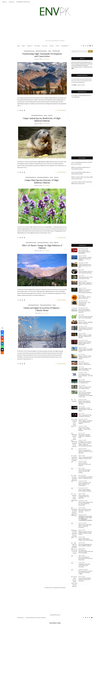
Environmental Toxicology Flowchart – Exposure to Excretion (84, 511)
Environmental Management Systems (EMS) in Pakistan (85, 545)
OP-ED (57, 45)
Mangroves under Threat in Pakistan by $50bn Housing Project (85, 533)
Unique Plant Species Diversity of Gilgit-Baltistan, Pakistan (42, 181)
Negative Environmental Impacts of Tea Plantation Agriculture (84, 402)
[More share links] (2, 352)
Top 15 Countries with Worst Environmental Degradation (85, 272)
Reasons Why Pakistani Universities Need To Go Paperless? (84, 311)
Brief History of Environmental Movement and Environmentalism (85, 551)
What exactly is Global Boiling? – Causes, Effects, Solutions (84, 429)
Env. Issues (44, 45)
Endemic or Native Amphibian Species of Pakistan (85, 323)
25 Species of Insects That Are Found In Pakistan (84, 387)
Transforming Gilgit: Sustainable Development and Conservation (42, 55)
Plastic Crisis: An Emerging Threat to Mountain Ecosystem (84, 526)
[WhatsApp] (2, 346)
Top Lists (51, 45)
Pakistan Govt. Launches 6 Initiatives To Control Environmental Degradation (85, 291)
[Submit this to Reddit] (2, 340)
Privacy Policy (20, 617)
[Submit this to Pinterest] (2, 337)
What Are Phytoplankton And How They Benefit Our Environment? (85, 504)
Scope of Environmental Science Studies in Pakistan (84, 490)
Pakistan (56, 242)
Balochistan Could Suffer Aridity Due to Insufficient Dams (84, 436)
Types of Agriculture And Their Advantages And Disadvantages (84, 484)
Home (18, 45)
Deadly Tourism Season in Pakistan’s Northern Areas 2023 (84, 266)
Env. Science (37, 45)
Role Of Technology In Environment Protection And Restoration (85, 558)
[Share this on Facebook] (2, 331)
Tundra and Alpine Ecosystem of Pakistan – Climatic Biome (42, 309)
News (23, 45)
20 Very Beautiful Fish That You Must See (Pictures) (84, 415)
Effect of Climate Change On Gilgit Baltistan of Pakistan (42, 246)
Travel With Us (64, 45)
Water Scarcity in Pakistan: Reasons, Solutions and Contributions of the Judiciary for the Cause (85, 394)
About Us (4, 1)
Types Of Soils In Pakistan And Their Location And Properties (84, 579)
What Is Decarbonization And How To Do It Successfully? (85, 317)
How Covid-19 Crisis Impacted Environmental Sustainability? (84, 252)
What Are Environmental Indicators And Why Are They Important (85, 451)
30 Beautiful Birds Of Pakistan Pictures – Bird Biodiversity (85, 477)
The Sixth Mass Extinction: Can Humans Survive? (84, 382)
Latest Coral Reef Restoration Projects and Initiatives (84, 464)
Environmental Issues (29, 51)
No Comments (46, 59)
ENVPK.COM (55, 623)
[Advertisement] (55, 28)
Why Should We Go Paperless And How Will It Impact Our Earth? (85, 329)
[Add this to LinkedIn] (2, 343)
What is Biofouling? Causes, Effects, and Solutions (85, 369)
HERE (75, 85)
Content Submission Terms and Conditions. (36, 617)
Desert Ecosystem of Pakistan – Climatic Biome (84, 363)
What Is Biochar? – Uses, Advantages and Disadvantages (84, 304)
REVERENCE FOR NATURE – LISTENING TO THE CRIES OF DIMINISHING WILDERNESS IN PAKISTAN (85, 518)
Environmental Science (41, 51)
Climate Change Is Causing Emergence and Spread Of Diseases (84, 336)
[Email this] (2, 349)
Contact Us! (77, 97)
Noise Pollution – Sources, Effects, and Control (84, 297)
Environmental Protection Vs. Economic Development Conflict (85, 572)
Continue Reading (61, 110)
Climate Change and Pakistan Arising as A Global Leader (85, 458)
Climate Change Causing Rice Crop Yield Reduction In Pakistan (85, 422)
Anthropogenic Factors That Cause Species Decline (85, 277)
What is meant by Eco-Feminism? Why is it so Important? (83, 497)
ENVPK (72, 167)
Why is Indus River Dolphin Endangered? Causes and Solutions (84, 259)
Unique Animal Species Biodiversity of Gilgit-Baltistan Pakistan (42, 119)
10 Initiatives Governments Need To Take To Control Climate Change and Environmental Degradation (85, 444)
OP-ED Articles (56, 51)
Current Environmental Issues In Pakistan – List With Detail (85, 376)
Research (29, 45)
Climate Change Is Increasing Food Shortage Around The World (85, 350)
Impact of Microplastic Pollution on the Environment (85, 539)
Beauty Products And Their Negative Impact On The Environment (84, 343)
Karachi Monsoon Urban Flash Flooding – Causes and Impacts (85, 409)
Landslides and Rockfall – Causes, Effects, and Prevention (84, 565)
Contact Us (11, 1)
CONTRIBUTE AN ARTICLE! (23, 1)
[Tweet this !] (2, 334)
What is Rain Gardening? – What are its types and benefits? (84, 471)
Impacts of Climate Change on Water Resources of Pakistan (84, 357)
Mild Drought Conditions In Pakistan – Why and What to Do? (85, 284)
